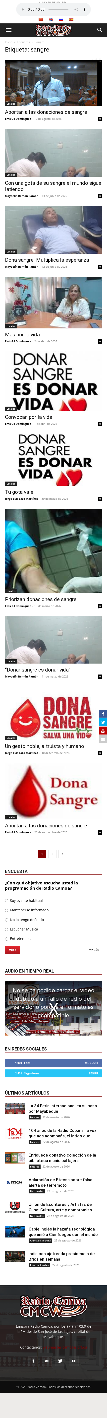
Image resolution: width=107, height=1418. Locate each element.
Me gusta (92, 1063)
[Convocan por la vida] (53, 381)
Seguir (94, 1073)
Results (94, 950)
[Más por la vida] (53, 302)
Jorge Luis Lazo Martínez (21, 498)
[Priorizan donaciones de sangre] (53, 551)
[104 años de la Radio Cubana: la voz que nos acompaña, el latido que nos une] (15, 1133)
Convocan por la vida (28, 417)
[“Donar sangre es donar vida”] (53, 640)
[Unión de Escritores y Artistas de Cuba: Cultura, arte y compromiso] (15, 1207)
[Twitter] (60, 1361)
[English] (51, 20)
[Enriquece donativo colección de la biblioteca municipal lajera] (15, 1158)
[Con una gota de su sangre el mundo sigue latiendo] (53, 153)
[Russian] (61, 20)
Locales (10, 103)
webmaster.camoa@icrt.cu (65, 1347)
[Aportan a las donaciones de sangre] (53, 82)
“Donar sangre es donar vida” (37, 670)
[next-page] (62, 854)
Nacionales (37, 1191)
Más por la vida (22, 335)
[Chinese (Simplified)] (40, 20)
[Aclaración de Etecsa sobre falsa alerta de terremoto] (15, 1182)
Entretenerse (20, 938)
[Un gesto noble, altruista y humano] (53, 713)
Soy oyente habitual (26, 900)
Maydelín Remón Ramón (21, 196)
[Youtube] (74, 1361)
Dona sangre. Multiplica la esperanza (47, 260)
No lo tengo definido (26, 919)
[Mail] (47, 1361)
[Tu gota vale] (53, 460)
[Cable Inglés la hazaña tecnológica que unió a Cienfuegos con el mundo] (15, 1231)
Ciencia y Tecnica (40, 1240)
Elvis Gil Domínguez (18, 119)
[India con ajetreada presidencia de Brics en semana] (15, 1256)
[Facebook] (33, 1361)
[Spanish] (71, 20)
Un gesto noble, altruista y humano (44, 746)
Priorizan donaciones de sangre (40, 599)
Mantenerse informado (29, 910)
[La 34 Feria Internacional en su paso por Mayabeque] (15, 1108)
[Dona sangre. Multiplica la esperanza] (53, 230)
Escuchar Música (23, 929)
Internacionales (39, 1265)
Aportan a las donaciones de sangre (46, 112)
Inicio (8, 42)
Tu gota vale (19, 492)
